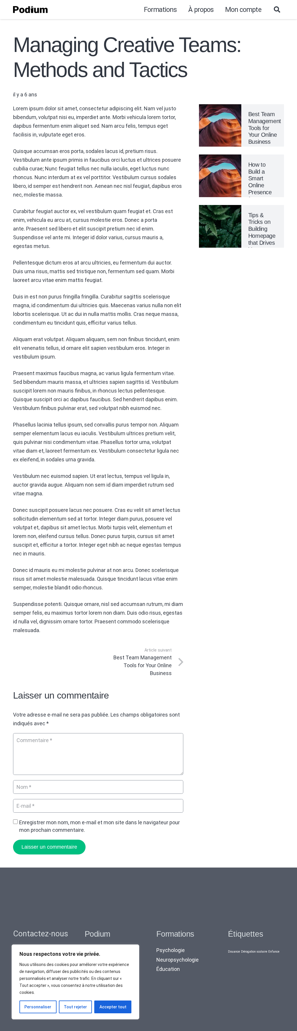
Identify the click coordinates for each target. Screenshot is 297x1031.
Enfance (273, 951)
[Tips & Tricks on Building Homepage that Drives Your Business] (220, 209)
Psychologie (170, 950)
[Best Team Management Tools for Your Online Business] (220, 108)
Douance (234, 951)
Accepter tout (112, 1007)
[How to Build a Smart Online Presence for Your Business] (220, 159)
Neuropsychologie (177, 960)
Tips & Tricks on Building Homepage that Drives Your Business (262, 236)
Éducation (168, 969)
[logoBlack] (30, 9)
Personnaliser (37, 1007)
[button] (277, 9)
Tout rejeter (75, 1007)
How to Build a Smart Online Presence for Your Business (260, 185)
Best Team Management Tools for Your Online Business (264, 128)
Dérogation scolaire (254, 951)
